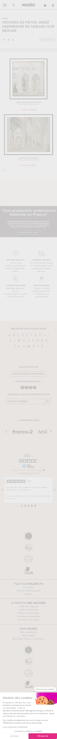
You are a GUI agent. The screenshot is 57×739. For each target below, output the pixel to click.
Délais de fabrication (28, 613)
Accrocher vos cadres (28, 620)
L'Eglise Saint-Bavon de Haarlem (28, 103)
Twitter (8, 39)
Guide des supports (29, 606)
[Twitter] (35, 389)
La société (28, 587)
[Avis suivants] (55, 490)
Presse (28, 594)
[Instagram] (26, 389)
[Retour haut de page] (3, 170)
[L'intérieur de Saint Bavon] (28, 154)
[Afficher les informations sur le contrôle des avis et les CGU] (44, 470)
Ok (47, 401)
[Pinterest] (30, 389)
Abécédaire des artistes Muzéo (28, 329)
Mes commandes (28, 632)
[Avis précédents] (2, 490)
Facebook (4, 39)
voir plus (27, 490)
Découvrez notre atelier (28, 232)
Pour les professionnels (29, 590)
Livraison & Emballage (28, 616)
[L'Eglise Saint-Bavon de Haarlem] (28, 99)
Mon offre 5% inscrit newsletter (28, 639)
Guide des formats (28, 610)
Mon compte (28, 635)
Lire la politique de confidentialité (15, 727)
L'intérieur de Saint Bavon (28, 159)
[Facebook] (22, 389)
